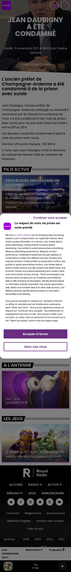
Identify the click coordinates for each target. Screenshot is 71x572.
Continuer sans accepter (50, 217)
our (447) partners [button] (22, 234)
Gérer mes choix (35, 347)
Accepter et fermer (35, 334)
